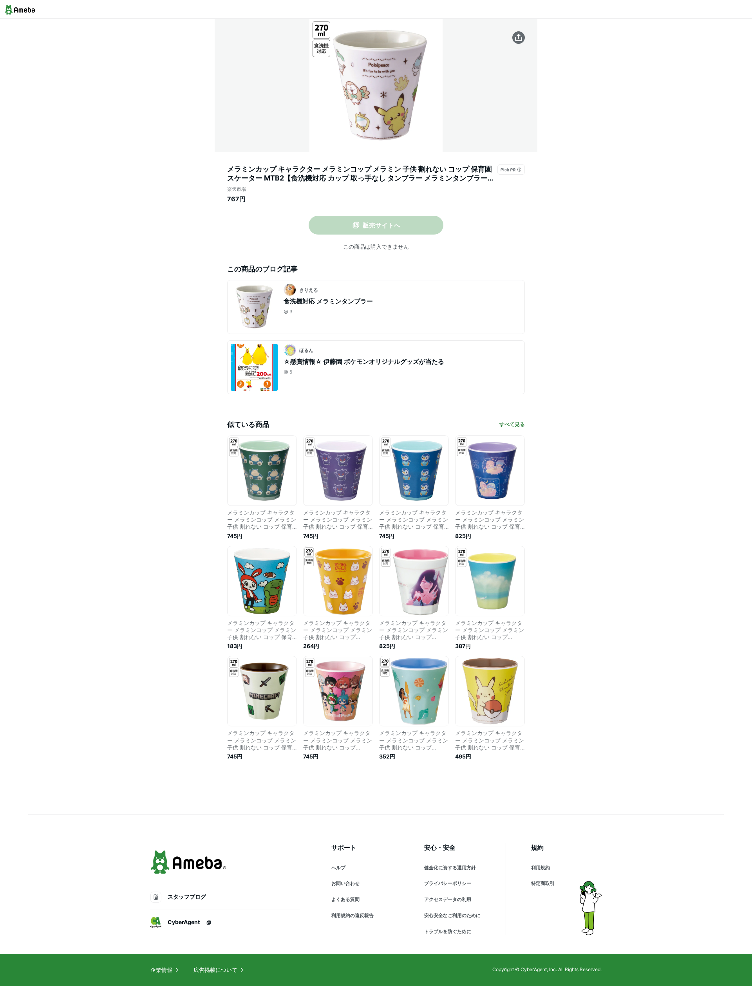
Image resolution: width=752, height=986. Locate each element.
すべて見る (512, 424)
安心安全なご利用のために (452, 915)
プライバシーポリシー (447, 883)
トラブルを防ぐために (447, 931)
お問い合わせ (345, 883)
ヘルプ (338, 867)
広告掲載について (215, 969)
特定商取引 (543, 883)
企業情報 (161, 969)
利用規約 (540, 867)
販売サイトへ (381, 225)
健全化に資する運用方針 (450, 867)
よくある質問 (345, 899)
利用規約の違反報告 (352, 915)
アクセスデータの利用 (447, 899)
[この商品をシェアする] (518, 37)
